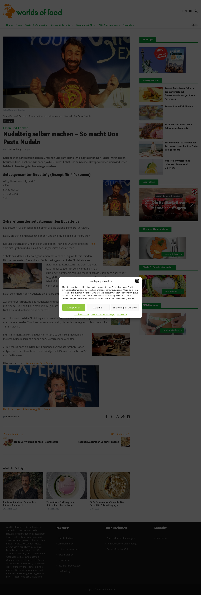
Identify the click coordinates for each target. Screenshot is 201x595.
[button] (137, 280)
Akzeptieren (73, 307)
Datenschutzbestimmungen (103, 314)
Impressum (122, 314)
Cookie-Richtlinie (81, 314)
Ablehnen (98, 307)
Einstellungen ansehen (125, 307)
